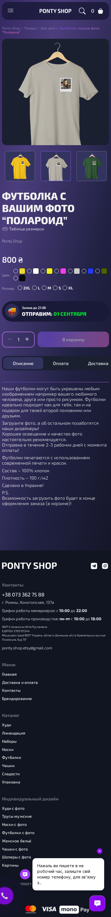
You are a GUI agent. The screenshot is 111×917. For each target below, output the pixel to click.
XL (70, 287)
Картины (10, 865)
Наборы (9, 741)
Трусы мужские (17, 816)
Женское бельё (16, 841)
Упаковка (11, 782)
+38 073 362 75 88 (23, 595)
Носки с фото (14, 824)
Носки (7, 749)
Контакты (11, 690)
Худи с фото (13, 808)
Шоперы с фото (16, 857)
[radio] (19, 271)
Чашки (8, 765)
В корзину (73, 339)
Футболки (11, 757)
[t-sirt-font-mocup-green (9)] (92, 166)
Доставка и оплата (20, 682)
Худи (6, 725)
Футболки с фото (18, 832)
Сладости (11, 774)
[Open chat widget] (97, 903)
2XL (26, 287)
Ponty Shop (12, 241)
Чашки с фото (15, 849)
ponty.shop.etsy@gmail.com (27, 648)
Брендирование (17, 698)
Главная (9, 674)
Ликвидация (13, 733)
